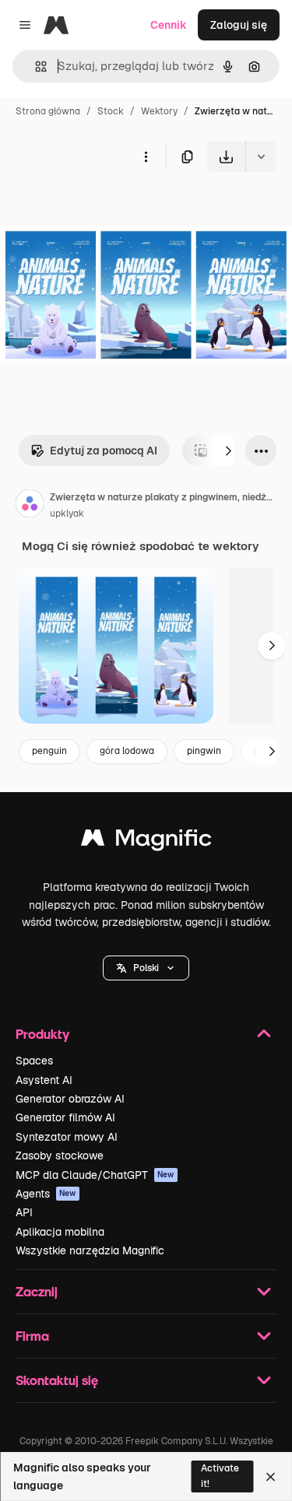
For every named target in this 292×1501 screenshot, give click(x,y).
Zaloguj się (238, 25)
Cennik (168, 25)
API (24, 1212)
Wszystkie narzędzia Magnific (90, 1250)
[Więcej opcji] (145, 156)
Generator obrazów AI (70, 1099)
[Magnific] (146, 841)
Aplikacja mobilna (60, 1232)
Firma (32, 1335)
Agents (46, 1194)
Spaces (34, 1061)
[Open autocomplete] (34, 66)
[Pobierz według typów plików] (260, 156)
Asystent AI (44, 1080)
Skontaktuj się (57, 1380)
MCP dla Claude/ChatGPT (95, 1175)
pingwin (204, 751)
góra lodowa (127, 751)
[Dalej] (228, 450)
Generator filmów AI (65, 1117)
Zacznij (37, 1291)
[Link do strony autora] (30, 505)
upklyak (67, 513)
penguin (49, 751)
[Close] (270, 1477)
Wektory (159, 111)
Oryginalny (107, 208)
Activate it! (220, 1475)
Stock (110, 111)
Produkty (42, 1034)
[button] (146, 968)
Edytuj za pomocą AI (103, 451)
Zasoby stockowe (60, 1156)
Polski (146, 968)
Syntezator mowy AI (67, 1137)
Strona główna (48, 111)
